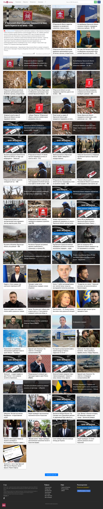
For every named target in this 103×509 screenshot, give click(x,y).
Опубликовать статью (84, 491)
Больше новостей (51, 474)
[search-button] (95, 2)
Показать (6, 495)
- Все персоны (48, 495)
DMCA (63, 490)
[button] (99, 2)
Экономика (40, 2)
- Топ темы (47, 494)
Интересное (33, 2)
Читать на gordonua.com (27, 53)
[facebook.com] (4, 498)
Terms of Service (65, 487)
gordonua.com (9, 31)
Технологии (18, 2)
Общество (25, 2)
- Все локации (48, 497)
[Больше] (45, 2)
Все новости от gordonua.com (42, 53)
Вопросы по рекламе (83, 487)
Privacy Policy (65, 489)
